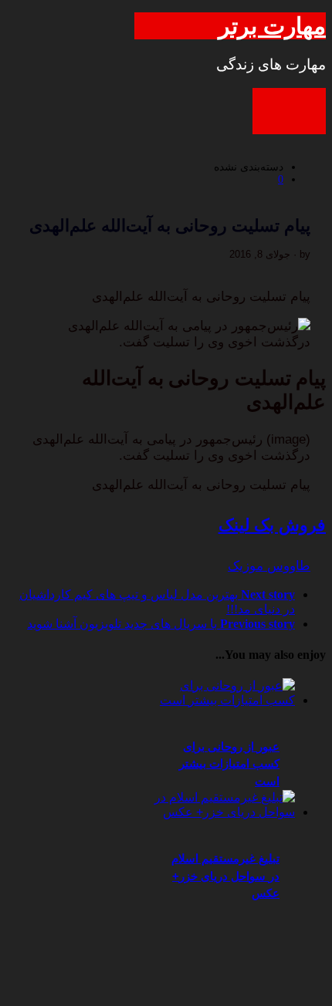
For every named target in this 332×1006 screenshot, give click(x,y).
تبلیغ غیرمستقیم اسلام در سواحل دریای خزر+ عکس (225, 876)
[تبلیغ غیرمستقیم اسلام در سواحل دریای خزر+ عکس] (223, 812)
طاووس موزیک (269, 566)
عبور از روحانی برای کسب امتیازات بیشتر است (229, 764)
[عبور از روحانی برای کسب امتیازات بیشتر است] (223, 700)
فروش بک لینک (272, 525)
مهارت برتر (272, 26)
